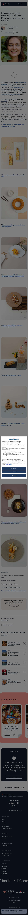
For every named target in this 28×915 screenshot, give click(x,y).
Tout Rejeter (14, 475)
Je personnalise (14, 468)
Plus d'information (9, 464)
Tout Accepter (14, 471)
